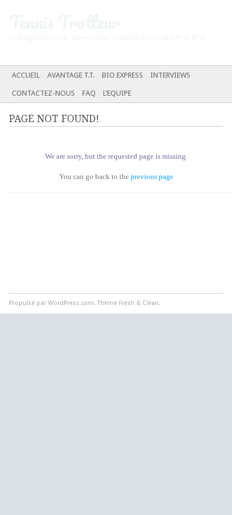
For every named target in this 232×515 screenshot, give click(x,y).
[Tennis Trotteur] (93, 32)
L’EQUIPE (117, 93)
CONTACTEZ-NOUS (43, 93)
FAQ (89, 93)
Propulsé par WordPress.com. (52, 303)
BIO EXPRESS (122, 75)
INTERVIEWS (170, 75)
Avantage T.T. (71, 75)
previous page (152, 176)
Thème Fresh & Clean (128, 303)
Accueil (26, 75)
